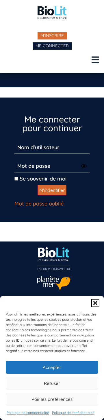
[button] (95, 303)
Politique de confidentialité (28, 412)
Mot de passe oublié (39, 203)
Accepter (52, 367)
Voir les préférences (52, 399)
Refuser (52, 383)
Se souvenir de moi (42, 178)
